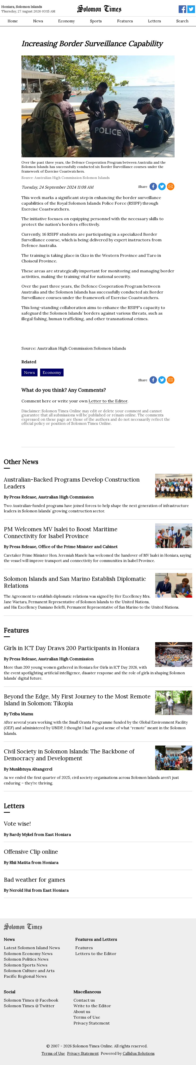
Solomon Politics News (26, 959)
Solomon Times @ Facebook (31, 1000)
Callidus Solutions (139, 1053)
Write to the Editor (92, 1005)
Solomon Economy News (28, 953)
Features (125, 21)
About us (82, 1011)
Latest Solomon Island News (32, 947)
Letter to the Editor (108, 400)
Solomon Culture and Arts (29, 970)
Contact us (84, 1000)
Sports (96, 21)
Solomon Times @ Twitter (29, 1005)
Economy (66, 21)
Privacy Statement (92, 1023)
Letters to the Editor (95, 953)
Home (13, 21)
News (38, 21)
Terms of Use (87, 1017)
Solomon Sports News (25, 965)
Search (182, 21)
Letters (154, 21)
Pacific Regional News (25, 976)
